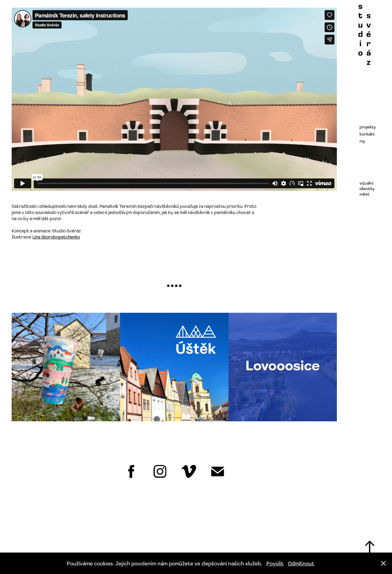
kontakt (367, 134)
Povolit (275, 563)
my (362, 141)
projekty (368, 127)
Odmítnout (301, 563)
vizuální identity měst (367, 188)
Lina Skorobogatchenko (56, 237)
